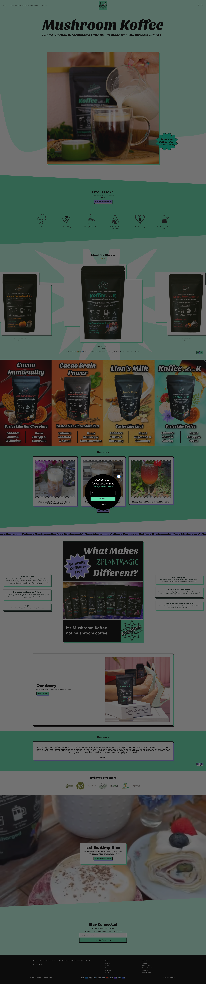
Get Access (103, 499)
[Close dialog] (118, 476)
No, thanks (103, 504)
